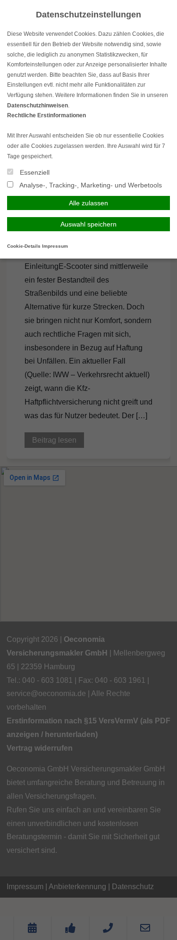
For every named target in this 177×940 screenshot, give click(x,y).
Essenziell (34, 172)
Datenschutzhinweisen (37, 105)
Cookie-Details (24, 246)
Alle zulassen (88, 203)
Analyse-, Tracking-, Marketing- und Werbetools (90, 185)
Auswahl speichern (88, 224)
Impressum (55, 246)
